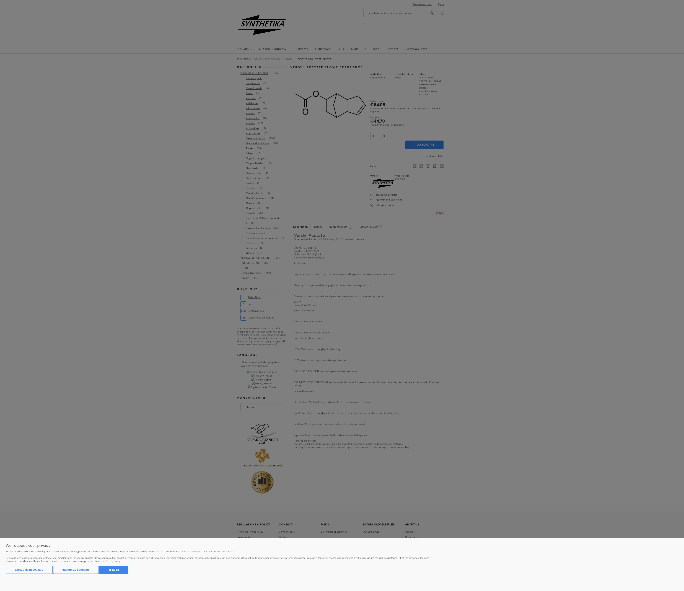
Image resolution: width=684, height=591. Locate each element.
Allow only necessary (29, 569)
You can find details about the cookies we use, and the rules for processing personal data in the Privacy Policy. (63, 561)
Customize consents (76, 569)
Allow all (114, 569)
